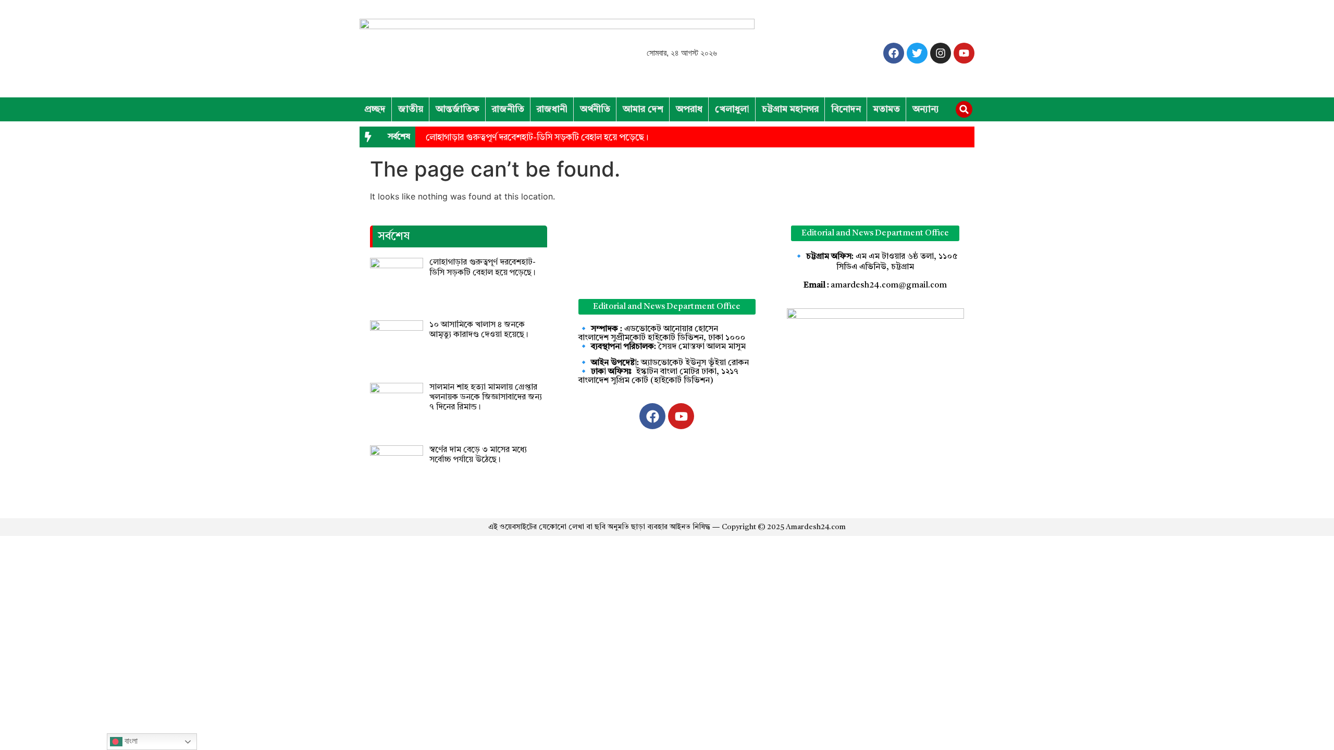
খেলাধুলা (732, 109)
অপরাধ (689, 109)
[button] (964, 109)
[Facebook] (893, 53)
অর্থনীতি (595, 109)
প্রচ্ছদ (375, 109)
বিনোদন (846, 109)
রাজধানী (552, 109)
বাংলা (130, 740)
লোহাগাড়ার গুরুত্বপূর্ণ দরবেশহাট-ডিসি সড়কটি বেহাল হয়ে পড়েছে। (537, 137)
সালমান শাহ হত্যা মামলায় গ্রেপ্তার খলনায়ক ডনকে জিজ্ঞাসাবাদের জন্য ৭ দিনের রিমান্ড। (485, 397)
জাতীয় (410, 109)
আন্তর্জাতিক (457, 109)
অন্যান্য (925, 109)
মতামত (886, 109)
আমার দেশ (643, 109)
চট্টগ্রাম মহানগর (790, 109)
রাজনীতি (508, 109)
